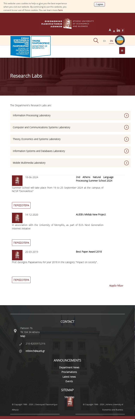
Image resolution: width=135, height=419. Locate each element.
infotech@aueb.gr (35, 351)
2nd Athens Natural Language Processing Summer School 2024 (95, 178)
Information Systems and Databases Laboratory (39, 151)
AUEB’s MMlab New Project (91, 214)
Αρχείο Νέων (116, 285)
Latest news (69, 376)
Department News (69, 367)
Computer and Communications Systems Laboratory (41, 127)
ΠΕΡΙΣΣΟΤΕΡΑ (21, 205)
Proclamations (69, 372)
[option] (67, 194)
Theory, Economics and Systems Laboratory (36, 139)
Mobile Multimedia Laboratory (29, 162)
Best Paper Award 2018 (89, 251)
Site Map (69, 397)
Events (69, 381)
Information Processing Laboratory (31, 115)
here (60, 10)
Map (22, 336)
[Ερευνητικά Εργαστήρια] (104, 41)
